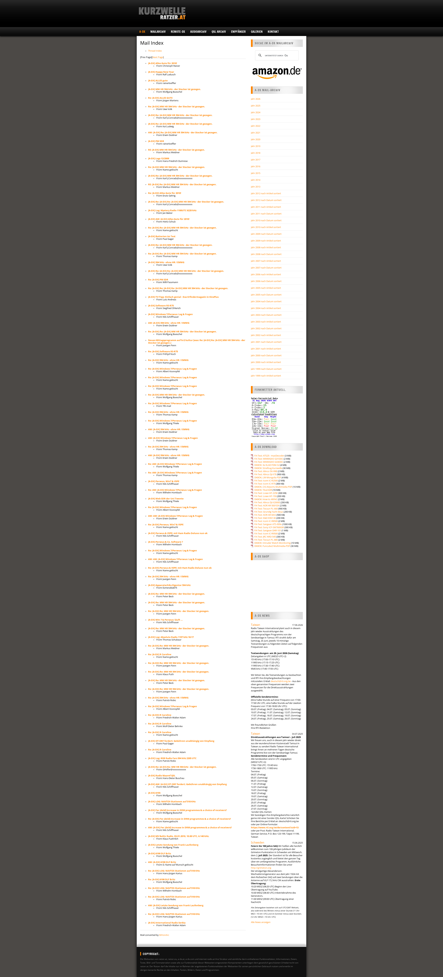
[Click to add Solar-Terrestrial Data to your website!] (264, 436)
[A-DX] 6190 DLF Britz (159, 853)
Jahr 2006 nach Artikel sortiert (266, 274)
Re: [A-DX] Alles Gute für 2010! (164, 193)
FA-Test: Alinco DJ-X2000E (267, 502)
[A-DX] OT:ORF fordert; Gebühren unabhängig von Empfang (181, 740)
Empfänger (238, 31)
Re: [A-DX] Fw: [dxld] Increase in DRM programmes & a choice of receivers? (189, 818)
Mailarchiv (158, 31)
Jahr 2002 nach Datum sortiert (266, 328)
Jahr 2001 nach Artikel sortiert (266, 348)
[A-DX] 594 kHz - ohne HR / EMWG (166, 262)
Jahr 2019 (255, 146)
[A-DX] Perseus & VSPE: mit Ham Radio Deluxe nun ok (177, 533)
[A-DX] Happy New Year (161, 71)
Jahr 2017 (255, 159)
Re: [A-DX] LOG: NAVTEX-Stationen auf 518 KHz (174, 870)
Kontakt (273, 31)
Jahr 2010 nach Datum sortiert (266, 220)
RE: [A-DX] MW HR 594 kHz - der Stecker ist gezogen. (176, 149)
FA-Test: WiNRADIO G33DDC (268, 461)
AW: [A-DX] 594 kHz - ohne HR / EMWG (168, 322)
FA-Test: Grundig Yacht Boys (268, 511)
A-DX (142, 31)
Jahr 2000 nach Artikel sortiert (266, 362)
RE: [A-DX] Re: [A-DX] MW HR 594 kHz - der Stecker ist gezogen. (182, 184)
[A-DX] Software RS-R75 (161, 305)
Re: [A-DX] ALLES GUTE (160, 97)
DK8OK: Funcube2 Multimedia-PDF (272, 546)
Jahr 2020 (255, 139)
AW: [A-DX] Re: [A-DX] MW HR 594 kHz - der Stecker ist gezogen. (183, 132)
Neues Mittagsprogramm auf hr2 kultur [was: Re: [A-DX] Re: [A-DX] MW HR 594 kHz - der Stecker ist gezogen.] (196, 341)
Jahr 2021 (255, 132)
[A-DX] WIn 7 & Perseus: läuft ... (165, 619)
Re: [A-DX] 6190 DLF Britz (161, 879)
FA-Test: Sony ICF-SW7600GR (269, 527)
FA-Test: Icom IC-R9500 (266, 533)
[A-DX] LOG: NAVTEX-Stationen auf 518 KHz (172, 801)
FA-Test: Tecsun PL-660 (266, 508)
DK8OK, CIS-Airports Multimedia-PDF (273, 486)
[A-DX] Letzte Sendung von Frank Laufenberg (173, 844)
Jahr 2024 (255, 112)
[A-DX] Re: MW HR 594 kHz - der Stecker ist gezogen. (176, 593)
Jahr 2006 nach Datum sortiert (266, 281)
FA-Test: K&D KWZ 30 (265, 517)
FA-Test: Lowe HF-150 (265, 496)
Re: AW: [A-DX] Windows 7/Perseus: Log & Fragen (175, 463)
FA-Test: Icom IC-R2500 (266, 480)
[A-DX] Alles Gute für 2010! (162, 63)
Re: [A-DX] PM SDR (158, 279)
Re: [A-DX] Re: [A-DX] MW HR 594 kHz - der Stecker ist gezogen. (182, 227)
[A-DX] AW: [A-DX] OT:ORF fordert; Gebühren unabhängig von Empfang (187, 784)
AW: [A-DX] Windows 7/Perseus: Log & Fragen (173, 438)
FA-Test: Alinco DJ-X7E (265, 474)
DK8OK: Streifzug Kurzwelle (268, 468)
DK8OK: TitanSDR (263, 489)
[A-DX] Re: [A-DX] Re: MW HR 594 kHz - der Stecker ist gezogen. (182, 766)
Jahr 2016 (255, 166)
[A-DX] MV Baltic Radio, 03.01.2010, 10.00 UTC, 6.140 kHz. (178, 836)
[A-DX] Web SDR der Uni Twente (166, 498)
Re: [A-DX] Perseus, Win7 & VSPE (165, 524)
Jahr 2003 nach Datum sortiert (266, 314)
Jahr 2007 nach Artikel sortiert (266, 260)
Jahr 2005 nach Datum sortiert (266, 294)
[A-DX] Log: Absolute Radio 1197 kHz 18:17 (171, 637)
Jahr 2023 (255, 119)
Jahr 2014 (255, 179)
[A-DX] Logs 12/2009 (158, 158)
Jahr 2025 (255, 105)
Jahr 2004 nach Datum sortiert (266, 301)
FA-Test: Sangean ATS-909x (268, 524)
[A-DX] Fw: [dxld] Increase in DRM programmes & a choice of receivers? (187, 810)
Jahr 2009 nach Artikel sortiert (266, 240)
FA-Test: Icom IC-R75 (264, 483)
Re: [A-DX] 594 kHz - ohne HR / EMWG (168, 360)
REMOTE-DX (178, 31)
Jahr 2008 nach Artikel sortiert (266, 247)
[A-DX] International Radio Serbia (167, 922)
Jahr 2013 (255, 186)
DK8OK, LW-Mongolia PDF (267, 477)
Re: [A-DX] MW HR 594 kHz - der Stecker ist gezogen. (176, 106)
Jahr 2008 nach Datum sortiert (266, 254)
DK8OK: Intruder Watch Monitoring (272, 542)
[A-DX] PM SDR (156, 141)
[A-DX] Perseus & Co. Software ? (165, 541)
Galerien (257, 31)
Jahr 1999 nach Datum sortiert (266, 368)
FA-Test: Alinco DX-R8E (265, 471)
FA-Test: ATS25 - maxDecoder (269, 455)
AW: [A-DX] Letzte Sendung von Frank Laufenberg (175, 905)
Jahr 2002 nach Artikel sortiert (266, 335)
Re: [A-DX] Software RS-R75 (163, 351)
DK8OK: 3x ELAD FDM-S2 (266, 465)
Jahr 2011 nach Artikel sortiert (266, 206)
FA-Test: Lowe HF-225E (266, 493)
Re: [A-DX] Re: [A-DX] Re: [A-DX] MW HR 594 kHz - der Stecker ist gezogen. (188, 288)
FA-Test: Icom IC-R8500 (266, 521)
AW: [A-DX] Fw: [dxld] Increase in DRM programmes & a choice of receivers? (190, 827)
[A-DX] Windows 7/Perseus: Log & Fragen (170, 314)
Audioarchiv (198, 31)
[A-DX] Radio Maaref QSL (161, 775)
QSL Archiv (219, 31)
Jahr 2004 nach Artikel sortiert (266, 308)
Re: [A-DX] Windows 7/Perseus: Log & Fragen (172, 368)
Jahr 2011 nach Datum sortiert (266, 213)
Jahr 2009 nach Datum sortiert (266, 233)
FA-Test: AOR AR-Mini (265, 514)
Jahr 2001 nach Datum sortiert (266, 341)
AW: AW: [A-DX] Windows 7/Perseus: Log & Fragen (175, 515)
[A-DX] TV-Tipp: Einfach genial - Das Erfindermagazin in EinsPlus (183, 296)
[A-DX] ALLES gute (158, 80)
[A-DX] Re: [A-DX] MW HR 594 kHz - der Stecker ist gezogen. (180, 115)
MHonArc (164, 934)
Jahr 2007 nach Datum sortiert (266, 267)
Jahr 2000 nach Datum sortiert (266, 355)
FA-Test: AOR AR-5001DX (266, 505)
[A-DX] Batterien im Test (161, 236)
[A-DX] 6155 (154, 792)
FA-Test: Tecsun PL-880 (266, 539)
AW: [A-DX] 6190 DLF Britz (162, 862)
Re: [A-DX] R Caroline (159, 654)
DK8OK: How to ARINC (265, 499)
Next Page (157, 57)
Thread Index (155, 50)
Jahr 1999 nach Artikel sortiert (266, 375)
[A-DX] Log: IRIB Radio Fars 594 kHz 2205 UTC (172, 758)
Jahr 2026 (255, 98)
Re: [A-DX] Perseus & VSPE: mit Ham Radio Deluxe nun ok (180, 567)
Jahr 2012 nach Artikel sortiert (266, 193)
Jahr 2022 (255, 125)
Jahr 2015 (255, 173)
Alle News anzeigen (260, 922)
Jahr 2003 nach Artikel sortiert (266, 321)
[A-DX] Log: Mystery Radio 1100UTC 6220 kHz (172, 210)
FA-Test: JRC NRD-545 (265, 536)
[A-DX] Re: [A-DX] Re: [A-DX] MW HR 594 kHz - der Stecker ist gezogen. (186, 201)
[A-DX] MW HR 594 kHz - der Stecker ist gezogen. (174, 89)
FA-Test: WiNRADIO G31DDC (268, 458)
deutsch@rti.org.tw (281, 681)
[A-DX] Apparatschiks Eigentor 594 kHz (169, 585)
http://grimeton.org (261, 867)
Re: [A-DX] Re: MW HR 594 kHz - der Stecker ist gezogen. (178, 611)
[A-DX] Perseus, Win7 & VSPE (163, 481)
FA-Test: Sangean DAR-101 (267, 530)
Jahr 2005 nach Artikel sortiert (266, 287)
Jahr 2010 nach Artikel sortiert (266, 227)
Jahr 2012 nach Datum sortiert (266, 200)
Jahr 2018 (255, 152)
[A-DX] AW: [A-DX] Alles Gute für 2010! (168, 219)
